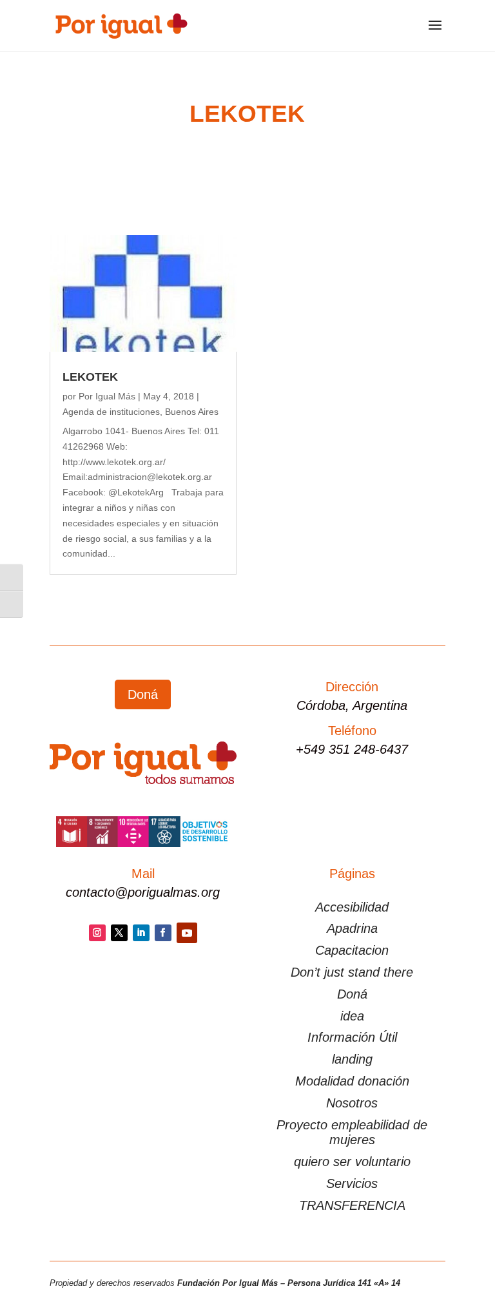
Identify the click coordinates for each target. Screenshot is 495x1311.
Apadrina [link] (352, 928)
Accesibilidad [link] (352, 907)
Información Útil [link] (352, 1037)
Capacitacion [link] (352, 950)
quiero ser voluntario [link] (352, 1161)
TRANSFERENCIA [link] (352, 1205)
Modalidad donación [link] (352, 1081)
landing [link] (352, 1059)
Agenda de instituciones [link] (111, 412)
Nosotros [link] (352, 1103)
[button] (435, 33)
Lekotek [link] (90, 376)
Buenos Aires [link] (191, 412)
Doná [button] (143, 694)
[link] (121, 25)
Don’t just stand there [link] (352, 972)
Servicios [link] (352, 1183)
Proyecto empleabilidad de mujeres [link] (352, 1132)
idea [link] (352, 1016)
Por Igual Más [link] (107, 396)
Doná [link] (352, 994)
